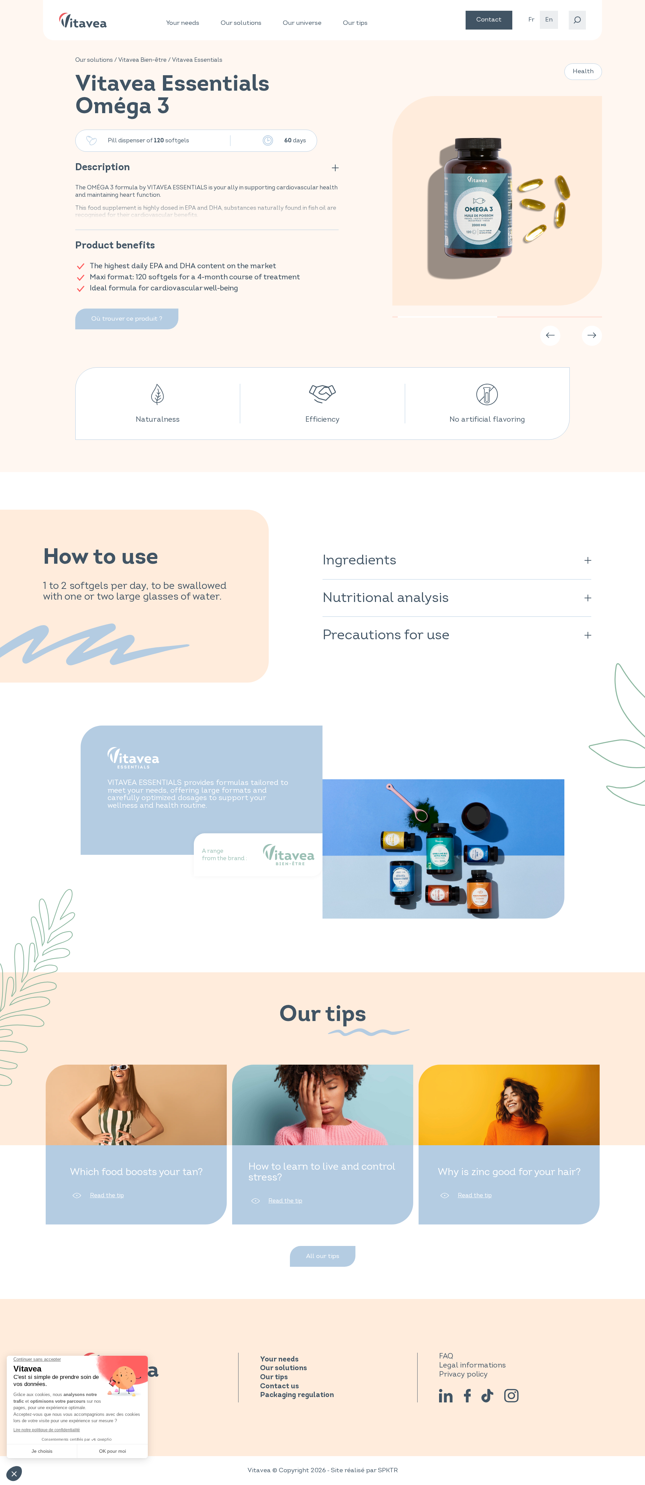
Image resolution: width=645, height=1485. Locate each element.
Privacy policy (463, 1374)
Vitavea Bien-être (142, 59)
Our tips (355, 23)
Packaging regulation (297, 1395)
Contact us (279, 1386)
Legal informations (472, 1365)
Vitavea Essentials (197, 59)
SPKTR (388, 1470)
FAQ (446, 1356)
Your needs (182, 23)
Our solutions (241, 23)
